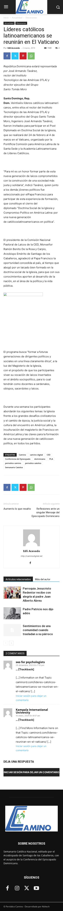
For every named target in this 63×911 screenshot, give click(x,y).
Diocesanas (31, 17)
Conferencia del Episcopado (17, 459)
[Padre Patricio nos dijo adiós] (12, 613)
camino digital (36, 454)
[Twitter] (15, 55)
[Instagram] (17, 888)
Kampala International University (32, 711)
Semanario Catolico (14, 467)
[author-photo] (31, 546)
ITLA (51, 459)
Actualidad (17, 17)
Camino (22, 454)
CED (48, 454)
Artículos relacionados (18, 579)
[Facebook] (7, 55)
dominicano (39, 459)
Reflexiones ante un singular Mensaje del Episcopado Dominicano (45, 512)
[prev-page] (6, 643)
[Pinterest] (23, 55)
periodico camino (13, 463)
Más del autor (42, 579)
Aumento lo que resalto (17, 508)
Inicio (6, 17)
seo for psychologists (30, 662)
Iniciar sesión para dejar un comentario (31, 772)
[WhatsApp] (31, 55)
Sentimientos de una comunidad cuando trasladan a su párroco (38, 630)
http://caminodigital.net (31, 556)
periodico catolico (33, 463)
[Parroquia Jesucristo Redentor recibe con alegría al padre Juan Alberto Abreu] (12, 593)
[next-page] (11, 643)
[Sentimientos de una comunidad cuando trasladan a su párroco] (12, 630)
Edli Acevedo (14, 48)
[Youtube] (36, 888)
